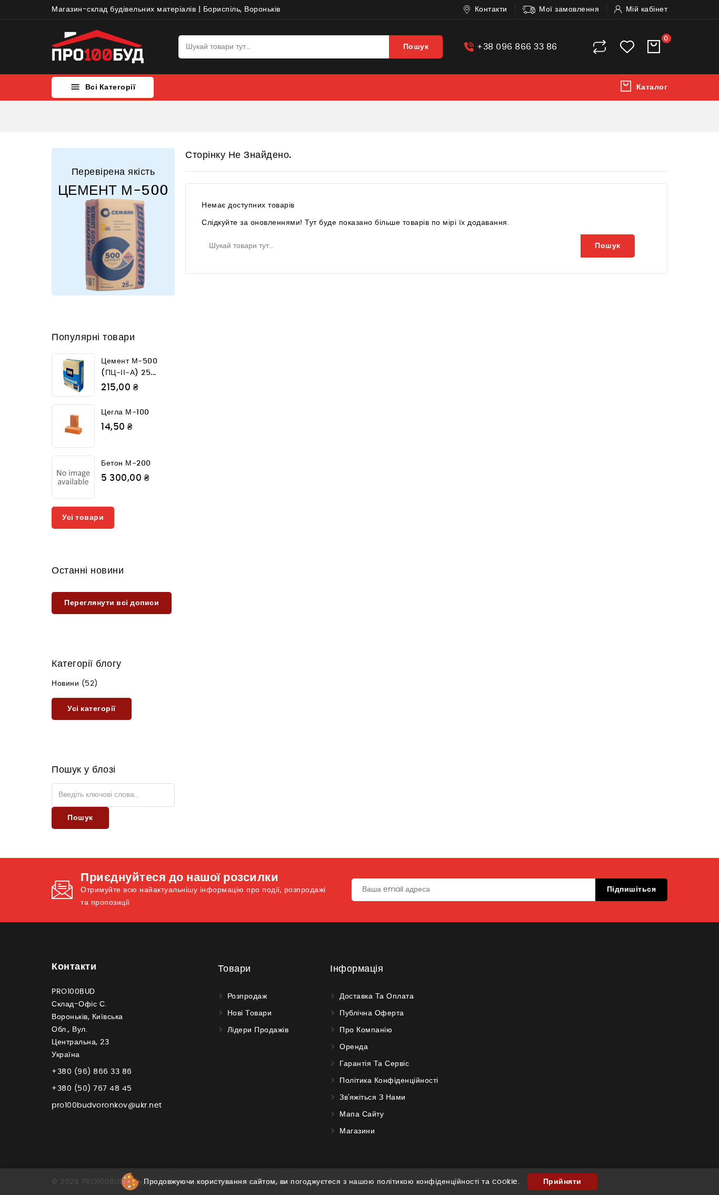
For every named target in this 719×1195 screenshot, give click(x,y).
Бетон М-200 (126, 463)
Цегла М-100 (125, 412)
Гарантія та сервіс (374, 1064)
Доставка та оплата (376, 996)
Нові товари (249, 1013)
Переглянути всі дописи (111, 603)
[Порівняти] (599, 47)
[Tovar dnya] (113, 221)
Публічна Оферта (371, 1013)
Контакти (74, 967)
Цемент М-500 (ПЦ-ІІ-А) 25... (129, 367)
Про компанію (365, 1030)
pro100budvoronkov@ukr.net (107, 1105)
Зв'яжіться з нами (372, 1097)
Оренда (353, 1047)
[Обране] (627, 47)
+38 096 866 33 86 (517, 47)
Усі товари (83, 517)
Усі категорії (91, 709)
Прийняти (562, 1182)
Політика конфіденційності (388, 1080)
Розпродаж (247, 996)
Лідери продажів (258, 1030)
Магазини (357, 1131)
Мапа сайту (361, 1114)
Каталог (652, 87)
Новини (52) (75, 683)
